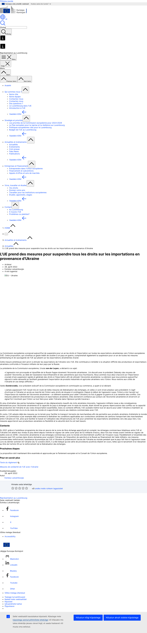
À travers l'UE (15, 212)
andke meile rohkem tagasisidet (49, 488)
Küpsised (8, 601)
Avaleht (8, 85)
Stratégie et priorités (14, 120)
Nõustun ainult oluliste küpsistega (122, 617)
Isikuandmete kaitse (13, 604)
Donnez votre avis (17, 190)
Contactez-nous (16, 99)
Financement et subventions (21, 171)
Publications (14, 154)
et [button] (6, 19)
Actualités (13, 144)
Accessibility (10, 536)
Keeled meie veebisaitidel (16, 599)
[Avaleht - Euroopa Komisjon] (16, 13)
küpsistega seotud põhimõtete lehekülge (30, 620)
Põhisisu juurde (6, 1)
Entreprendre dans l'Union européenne (26, 168)
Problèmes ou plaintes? (19, 214)
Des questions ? (16, 103)
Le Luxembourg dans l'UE (20, 106)
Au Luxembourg (16, 209)
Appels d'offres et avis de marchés (24, 173)
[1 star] (12, 488)
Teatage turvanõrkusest (15, 597)
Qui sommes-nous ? (13, 92)
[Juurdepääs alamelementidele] (25, 90)
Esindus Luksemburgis (14, 478)
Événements (14, 147)
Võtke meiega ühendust (15, 593)
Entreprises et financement (16, 166)
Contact (8, 207)
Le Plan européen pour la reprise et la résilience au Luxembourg (37, 125)
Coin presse (14, 149)
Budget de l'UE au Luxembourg (22, 130)
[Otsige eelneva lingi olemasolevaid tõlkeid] (18, 463)
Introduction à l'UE (17, 108)
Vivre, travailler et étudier (16, 185)
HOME (7, 228)
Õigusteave (9, 606)
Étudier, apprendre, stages (20, 195)
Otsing (3, 27)
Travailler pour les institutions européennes (28, 192)
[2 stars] (14, 488)
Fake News (14, 151)
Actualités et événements (16, 142)
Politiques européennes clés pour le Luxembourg (30, 127)
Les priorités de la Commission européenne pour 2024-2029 (35, 123)
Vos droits (13, 188)
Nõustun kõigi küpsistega (88, 617)
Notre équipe (15, 96)
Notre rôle (13, 94)
